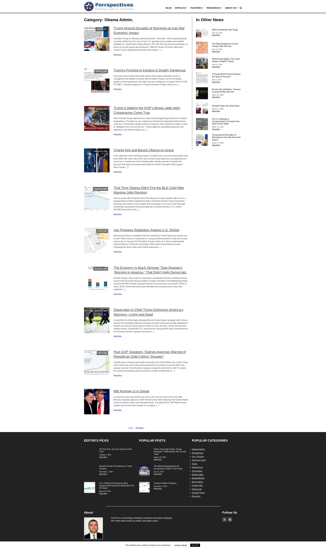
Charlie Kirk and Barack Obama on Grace (144, 150)
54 (137, 428)
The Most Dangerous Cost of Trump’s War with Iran (225, 45)
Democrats (197, 489)
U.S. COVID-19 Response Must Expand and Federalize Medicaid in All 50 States (116, 485)
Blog (169, 8)
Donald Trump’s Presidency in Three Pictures (115, 467)
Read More (118, 55)
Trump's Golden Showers (165, 483)
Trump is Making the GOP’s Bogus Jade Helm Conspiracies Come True (147, 110)
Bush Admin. (197, 482)
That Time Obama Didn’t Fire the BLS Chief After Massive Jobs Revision (149, 190)
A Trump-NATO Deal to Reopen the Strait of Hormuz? (226, 75)
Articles (180, 8)
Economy (196, 496)
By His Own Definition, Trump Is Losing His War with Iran (226, 90)
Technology (197, 471)
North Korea (197, 467)
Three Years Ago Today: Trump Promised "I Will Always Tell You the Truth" (170, 451)
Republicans (197, 453)
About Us (230, 8)
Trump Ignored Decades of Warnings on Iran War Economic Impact (149, 30)
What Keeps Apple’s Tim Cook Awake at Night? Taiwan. (226, 60)
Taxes (194, 464)
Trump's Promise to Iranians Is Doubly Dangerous (150, 70)
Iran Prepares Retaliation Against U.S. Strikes (146, 230)
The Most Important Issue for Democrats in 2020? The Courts (168, 467)
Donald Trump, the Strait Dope (225, 106)
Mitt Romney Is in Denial (131, 391)
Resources (213, 8)
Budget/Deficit (198, 478)
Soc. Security (198, 456)
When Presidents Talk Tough (225, 30)
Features (196, 8)
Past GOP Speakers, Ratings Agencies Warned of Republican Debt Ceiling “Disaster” (150, 354)
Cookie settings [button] (180, 545)
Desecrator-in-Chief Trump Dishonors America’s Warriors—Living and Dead (148, 312)
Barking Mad (197, 475)
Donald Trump (198, 493)
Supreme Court (199, 460)
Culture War (197, 485)
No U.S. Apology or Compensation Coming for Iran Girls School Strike (226, 121)
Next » (141, 428)
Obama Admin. (198, 449)
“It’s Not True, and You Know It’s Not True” (115, 450)
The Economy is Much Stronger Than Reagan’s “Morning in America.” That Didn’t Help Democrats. (150, 270)
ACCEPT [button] (195, 545)
